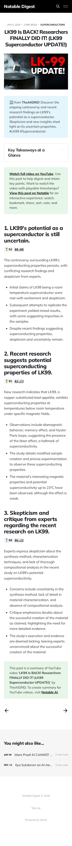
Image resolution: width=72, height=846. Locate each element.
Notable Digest (19, 6)
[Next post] (65, 711)
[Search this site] (58, 6)
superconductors (52, 24)
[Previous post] (6, 711)
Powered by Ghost (36, 819)
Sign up (36, 807)
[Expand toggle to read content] (61, 149)
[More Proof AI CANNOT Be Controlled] (36, 755)
